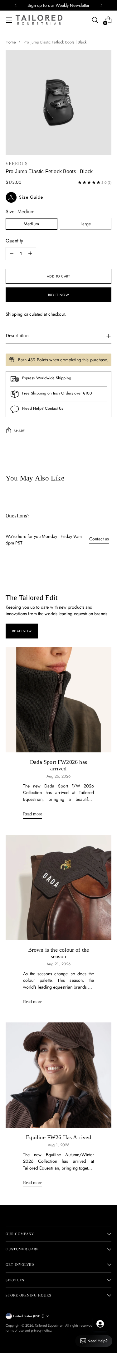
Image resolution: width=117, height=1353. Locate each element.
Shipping (14, 314)
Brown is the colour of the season (58, 953)
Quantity (14, 240)
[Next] (101, 5)
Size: (20, 211)
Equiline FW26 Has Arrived (58, 1137)
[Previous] (15, 5)
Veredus (17, 163)
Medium (31, 224)
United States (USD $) (28, 1316)
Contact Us (54, 408)
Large (85, 224)
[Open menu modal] (8, 20)
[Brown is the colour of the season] (58, 887)
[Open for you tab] (100, 1323)
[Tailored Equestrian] (39, 20)
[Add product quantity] (30, 253)
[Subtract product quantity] (11, 253)
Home (11, 42)
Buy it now (58, 294)
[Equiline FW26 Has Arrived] (58, 1075)
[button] (58, 197)
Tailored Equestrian (49, 1325)
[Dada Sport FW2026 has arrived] (58, 699)
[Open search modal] (94, 20)
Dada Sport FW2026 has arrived (58, 765)
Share (19, 430)
